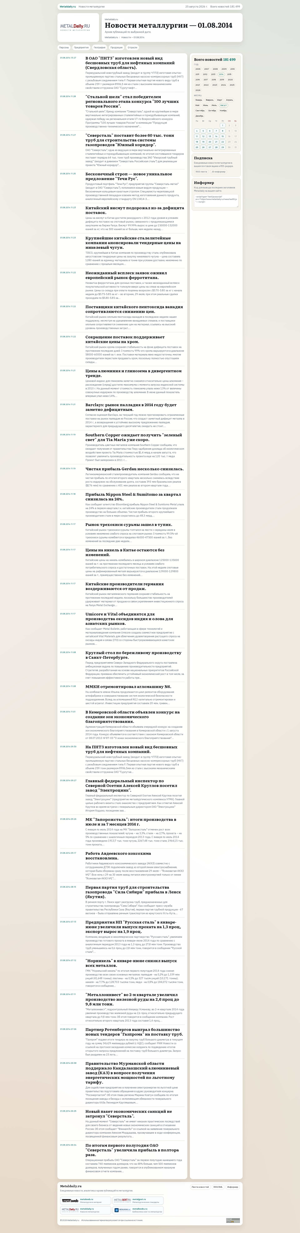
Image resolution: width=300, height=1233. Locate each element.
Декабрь (199, 116)
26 (203, 147)
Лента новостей (200, 1186)
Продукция (116, 47)
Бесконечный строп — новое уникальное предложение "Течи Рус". (128, 176)
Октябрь (212, 110)
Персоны (64, 47)
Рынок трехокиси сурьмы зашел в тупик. (128, 524)
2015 (229, 74)
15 (223, 136)
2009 (224, 69)
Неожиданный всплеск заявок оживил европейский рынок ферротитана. (126, 275)
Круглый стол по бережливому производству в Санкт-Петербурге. (133, 655)
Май (197, 105)
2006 (197, 69)
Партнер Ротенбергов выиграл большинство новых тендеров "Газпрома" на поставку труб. (134, 1031)
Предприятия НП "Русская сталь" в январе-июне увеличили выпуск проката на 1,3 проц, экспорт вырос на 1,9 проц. (133, 926)
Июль (214, 105)
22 (222, 141)
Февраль (209, 100)
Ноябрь (223, 110)
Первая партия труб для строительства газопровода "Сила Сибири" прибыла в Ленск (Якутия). (133, 891)
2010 (232, 69)
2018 (214, 79)
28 (216, 147)
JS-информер (218, 171)
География (99, 47)
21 (216, 141)
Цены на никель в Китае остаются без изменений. (124, 552)
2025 (232, 85)
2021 (197, 85)
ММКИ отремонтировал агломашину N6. (128, 686)
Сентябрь (200, 110)
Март (219, 100)
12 (203, 136)
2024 (223, 85)
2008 (215, 69)
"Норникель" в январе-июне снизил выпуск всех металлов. (131, 963)
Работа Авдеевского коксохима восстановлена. (118, 855)
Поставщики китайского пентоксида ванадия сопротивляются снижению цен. (134, 309)
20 (210, 141)
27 (210, 147)
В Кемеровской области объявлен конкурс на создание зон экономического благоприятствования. (132, 716)
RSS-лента (201, 171)
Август (223, 105)
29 (222, 147)
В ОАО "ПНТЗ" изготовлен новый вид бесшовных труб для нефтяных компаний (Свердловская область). (130, 62)
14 (216, 136)
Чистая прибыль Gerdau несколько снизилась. (134, 469)
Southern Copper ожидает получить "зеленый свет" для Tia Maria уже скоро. (133, 437)
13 (210, 136)
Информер (232, 1186)
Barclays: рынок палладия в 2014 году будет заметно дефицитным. (131, 407)
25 (197, 147)
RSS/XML (218, 1186)
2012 (205, 74)
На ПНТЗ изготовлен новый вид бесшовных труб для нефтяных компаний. (131, 749)
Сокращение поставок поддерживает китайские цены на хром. (125, 339)
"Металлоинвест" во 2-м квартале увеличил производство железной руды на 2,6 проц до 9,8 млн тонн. (132, 999)
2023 (214, 85)
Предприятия (81, 47)
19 (203, 141)
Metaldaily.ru (111, 37)
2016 (197, 79)
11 (197, 136)
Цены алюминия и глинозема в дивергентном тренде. (133, 373)
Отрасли (132, 47)
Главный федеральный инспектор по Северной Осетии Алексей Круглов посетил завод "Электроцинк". (131, 785)
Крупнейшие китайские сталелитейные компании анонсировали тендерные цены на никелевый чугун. (133, 242)
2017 (206, 79)
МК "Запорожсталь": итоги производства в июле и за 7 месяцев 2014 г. (130, 821)
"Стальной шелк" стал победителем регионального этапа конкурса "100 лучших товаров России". (132, 101)
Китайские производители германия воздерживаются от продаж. (124, 586)
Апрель (229, 100)
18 (197, 141)
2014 (221, 74)
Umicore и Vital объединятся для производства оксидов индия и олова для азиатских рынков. (129, 618)
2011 (197, 74)
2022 (206, 85)
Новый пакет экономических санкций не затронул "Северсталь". (128, 1113)
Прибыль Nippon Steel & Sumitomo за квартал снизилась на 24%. (133, 496)
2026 (197, 90)
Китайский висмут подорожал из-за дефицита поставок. (134, 210)
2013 (213, 74)
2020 (230, 79)
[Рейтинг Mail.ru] (233, 1220)
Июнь (205, 105)
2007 (206, 69)
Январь (198, 100)
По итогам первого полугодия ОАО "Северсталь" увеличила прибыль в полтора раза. (132, 1149)
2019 (222, 79)
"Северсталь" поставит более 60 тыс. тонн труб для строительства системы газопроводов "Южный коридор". (129, 139)
